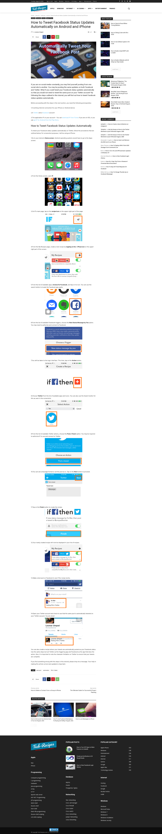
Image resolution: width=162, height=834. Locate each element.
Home (32, 15)
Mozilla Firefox (105, 791)
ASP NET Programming (38, 797)
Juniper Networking (71, 817)
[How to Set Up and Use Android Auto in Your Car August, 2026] (41, 710)
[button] (129, 8)
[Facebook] (119, 1)
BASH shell (34, 803)
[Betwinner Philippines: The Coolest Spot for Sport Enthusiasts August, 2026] (105, 83)
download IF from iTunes (70, 117)
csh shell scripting (36, 817)
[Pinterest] (53, 37)
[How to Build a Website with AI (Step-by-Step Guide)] (105, 62)
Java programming (36, 786)
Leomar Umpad (39, 32)
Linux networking (71, 820)
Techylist (103, 129)
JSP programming (36, 800)
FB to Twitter (54, 670)
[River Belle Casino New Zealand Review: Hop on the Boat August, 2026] (105, 104)
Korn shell (34, 809)
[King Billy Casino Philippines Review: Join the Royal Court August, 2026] (105, 94)
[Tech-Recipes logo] (39, 8)
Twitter (43, 18)
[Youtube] (130, 1)
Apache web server (36, 794)
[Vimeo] (127, 1)
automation (46, 670)
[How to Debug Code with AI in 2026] (105, 35)
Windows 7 (104, 812)
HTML (33, 789)
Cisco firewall (70, 806)
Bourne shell (35, 806)
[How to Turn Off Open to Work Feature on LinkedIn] (69, 749)
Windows (103, 806)
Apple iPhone (49, 18)
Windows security (106, 820)
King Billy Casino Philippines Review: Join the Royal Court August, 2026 (119, 93)
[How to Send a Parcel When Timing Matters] (105, 26)
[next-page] (35, 725)
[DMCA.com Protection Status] (54, 832)
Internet (37, 15)
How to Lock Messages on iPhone (85, 719)
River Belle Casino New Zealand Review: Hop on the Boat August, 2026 (120, 103)
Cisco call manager (71, 803)
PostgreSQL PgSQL (72, 788)
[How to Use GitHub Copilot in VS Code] (105, 44)
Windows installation (107, 817)
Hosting (103, 783)
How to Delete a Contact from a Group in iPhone (46, 690)
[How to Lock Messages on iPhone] (86, 710)
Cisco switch (69, 811)
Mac (32, 763)
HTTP (32, 792)
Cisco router (69, 808)
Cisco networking (71, 814)
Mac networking (71, 800)
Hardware (34, 783)
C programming (35, 780)
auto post (38, 670)
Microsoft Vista (105, 809)
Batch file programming (38, 811)
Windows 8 (104, 815)
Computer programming (38, 778)
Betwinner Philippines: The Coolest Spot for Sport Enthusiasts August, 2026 (119, 83)
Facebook (38, 18)
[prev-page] (32, 725)
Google (103, 789)
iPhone (33, 766)
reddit (102, 794)
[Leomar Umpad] (32, 32)
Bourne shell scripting (37, 814)
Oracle (68, 785)
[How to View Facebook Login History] (70, 767)
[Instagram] (122, 1)
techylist (103, 124)
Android (43, 15)
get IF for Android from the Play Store (46, 120)
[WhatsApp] (57, 37)
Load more (115, 69)
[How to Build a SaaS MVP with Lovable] (105, 53)
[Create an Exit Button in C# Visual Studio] (70, 758)
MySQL (68, 782)
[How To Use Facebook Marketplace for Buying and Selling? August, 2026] (63, 710)
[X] (125, 1)
